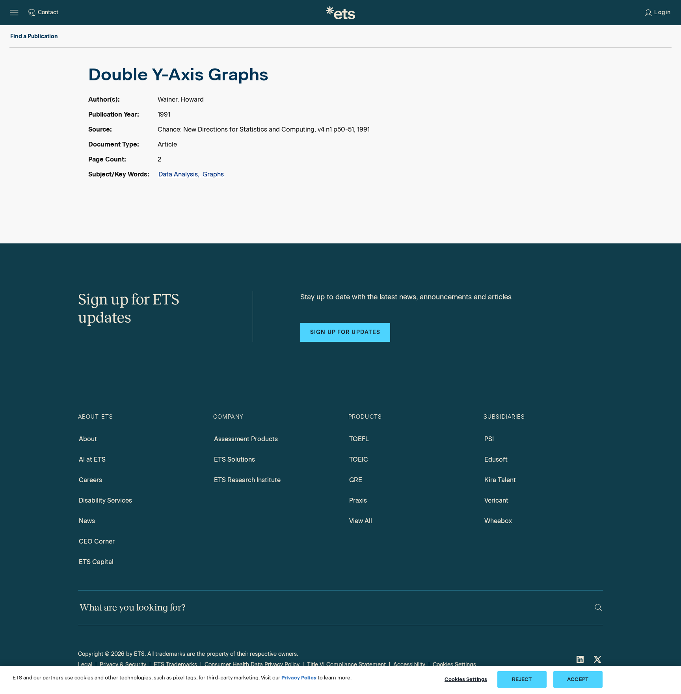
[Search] (598, 607)
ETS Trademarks (175, 664)
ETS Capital (96, 562)
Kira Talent (500, 480)
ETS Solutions (234, 459)
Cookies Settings (454, 664)
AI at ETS (92, 459)
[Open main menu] (14, 12)
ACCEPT (577, 679)
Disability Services (105, 500)
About (88, 439)
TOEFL (359, 439)
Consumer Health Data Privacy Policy (252, 664)
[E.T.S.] (340, 12)
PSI (489, 439)
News (87, 521)
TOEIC (358, 459)
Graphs (213, 174)
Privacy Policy (298, 678)
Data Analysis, (179, 174)
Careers (90, 480)
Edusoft (496, 459)
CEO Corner (97, 541)
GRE (355, 480)
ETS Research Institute (247, 480)
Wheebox (498, 521)
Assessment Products (246, 439)
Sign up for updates (345, 332)
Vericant (496, 500)
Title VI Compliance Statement (346, 664)
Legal (85, 664)
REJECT (522, 679)
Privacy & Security (123, 664)
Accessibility (409, 664)
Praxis (358, 500)
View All (360, 521)
